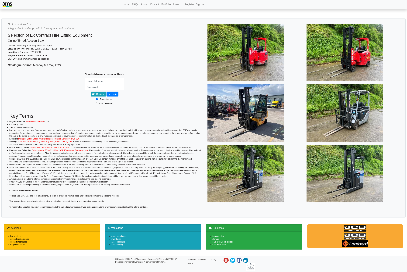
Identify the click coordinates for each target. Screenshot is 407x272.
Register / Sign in (194, 4)
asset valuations (118, 236)
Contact (154, 4)
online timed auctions (19, 239)
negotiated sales (17, 245)
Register (100, 94)
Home (126, 4)
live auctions (15, 236)
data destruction (219, 245)
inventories (116, 239)
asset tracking (117, 245)
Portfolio (166, 4)
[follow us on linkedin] (245, 260)
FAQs (135, 4)
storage (215, 239)
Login (114, 94)
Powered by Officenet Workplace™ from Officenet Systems (140, 262)
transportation (218, 236)
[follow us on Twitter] (232, 260)
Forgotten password (104, 103)
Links (176, 4)
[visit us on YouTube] (226, 260)
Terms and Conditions (196, 260)
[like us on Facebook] (239, 260)
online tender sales (18, 242)
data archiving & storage (222, 242)
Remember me (106, 99)
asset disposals (118, 242)
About (144, 4)
